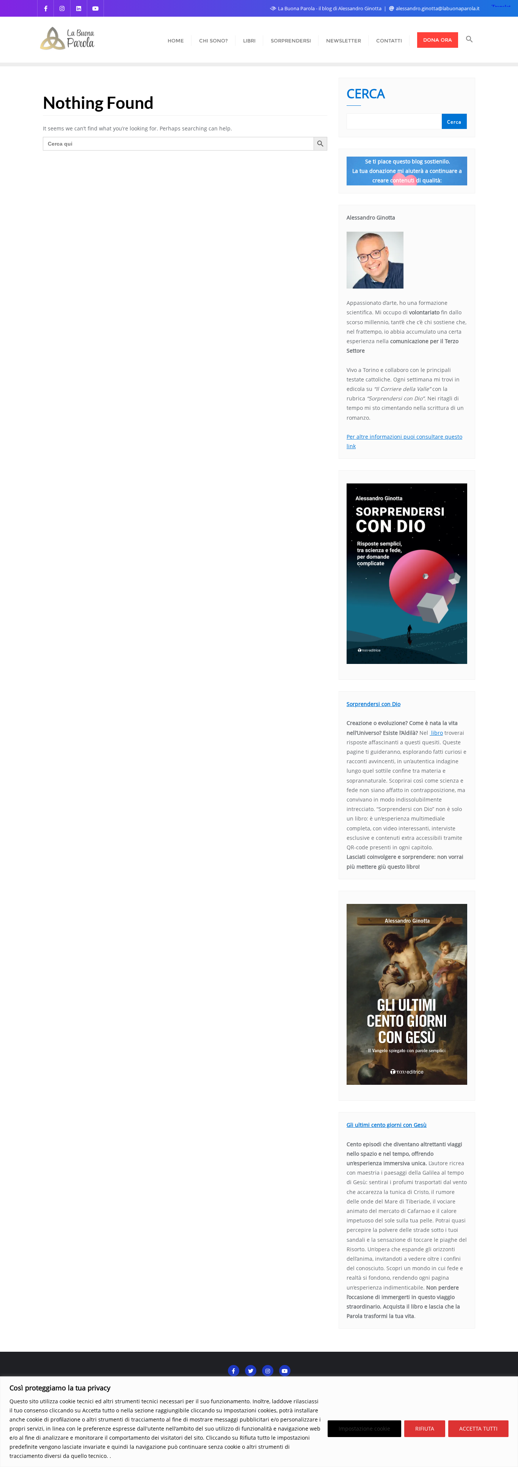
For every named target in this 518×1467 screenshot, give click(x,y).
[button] (469, 40)
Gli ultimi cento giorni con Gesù (387, 1124)
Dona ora (437, 40)
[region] (259, 1421)
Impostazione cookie (364, 1428)
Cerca (366, 95)
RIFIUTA (424, 1428)
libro (436, 732)
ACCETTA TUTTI (478, 1428)
